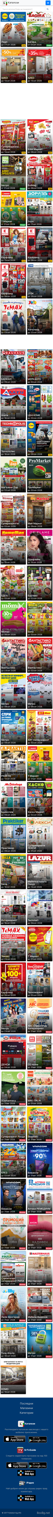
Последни (26, 1403)
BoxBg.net (43, 1512)
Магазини (26, 1408)
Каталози (13, 2)
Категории (26, 1412)
